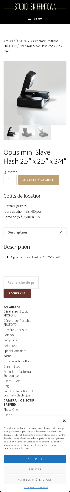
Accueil (8, 41)
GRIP (7, 356)
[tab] (35, 232)
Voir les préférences (35, 479)
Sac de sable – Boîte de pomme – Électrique (19, 393)
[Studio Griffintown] (35, 9)
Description (17, 232)
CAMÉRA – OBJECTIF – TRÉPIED (20, 403)
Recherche (17, 293)
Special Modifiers (15, 351)
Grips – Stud (12, 366)
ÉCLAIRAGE (23, 41)
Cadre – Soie (12, 381)
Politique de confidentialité (36, 487)
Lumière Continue (15, 330)
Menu (37, 19)
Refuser (35, 469)
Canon (8, 415)
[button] (64, 421)
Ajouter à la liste (38, 180)
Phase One (11, 410)
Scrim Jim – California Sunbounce (17, 374)
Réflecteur (11, 346)
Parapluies (10, 340)
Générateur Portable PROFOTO (17, 323)
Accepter (35, 459)
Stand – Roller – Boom (18, 361)
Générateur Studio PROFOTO (16, 314)
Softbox (9, 335)
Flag (6, 386)
